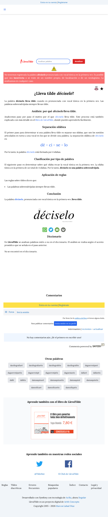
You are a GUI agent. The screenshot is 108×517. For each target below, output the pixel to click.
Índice (72, 485)
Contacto (83, 485)
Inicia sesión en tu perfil (65, 323)
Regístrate (64, 305)
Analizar (79, 61)
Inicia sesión (23, 312)
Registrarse (63, 2)
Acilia (68, 497)
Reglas (5, 485)
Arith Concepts (71, 501)
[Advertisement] (54, 35)
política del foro (81, 318)
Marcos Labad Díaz (65, 506)
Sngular (82, 497)
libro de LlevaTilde (44, 120)
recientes (86, 329)
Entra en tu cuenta (48, 2)
